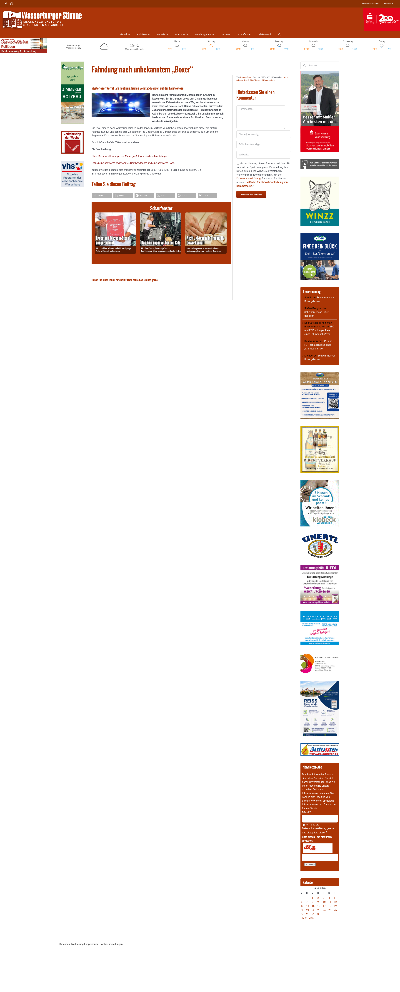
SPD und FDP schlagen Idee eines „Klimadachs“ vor (319, 330)
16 (318, 906)
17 (324, 906)
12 (335, 901)
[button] (279, 34)
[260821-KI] (206, 214)
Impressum (91, 944)
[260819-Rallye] (160, 214)
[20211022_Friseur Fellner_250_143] (319, 653)
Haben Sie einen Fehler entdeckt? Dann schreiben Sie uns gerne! (125, 280)
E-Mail (306, 812)
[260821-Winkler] (115, 214)
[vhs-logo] (72, 162)
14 (307, 906)
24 (324, 910)
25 (329, 910)
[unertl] (319, 535)
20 (302, 910)
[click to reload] (317, 848)
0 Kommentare (268, 80)
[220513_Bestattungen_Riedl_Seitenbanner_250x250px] (319, 566)
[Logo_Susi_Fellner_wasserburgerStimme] (319, 612)
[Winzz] (319, 177)
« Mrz (303, 918)
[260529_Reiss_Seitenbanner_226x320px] (319, 682)
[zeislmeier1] (319, 745)
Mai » (311, 918)
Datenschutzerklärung (314, 828)
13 (302, 906)
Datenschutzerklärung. (248, 178)
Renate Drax (245, 77)
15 (313, 906)
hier (316, 808)
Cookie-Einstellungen (111, 944)
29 (313, 914)
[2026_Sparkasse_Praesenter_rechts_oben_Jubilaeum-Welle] (381, 9)
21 (307, 910)
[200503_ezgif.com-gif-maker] (319, 481)
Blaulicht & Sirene (252, 80)
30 (318, 914)
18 (329, 906)
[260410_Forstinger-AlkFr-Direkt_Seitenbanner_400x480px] (319, 427)
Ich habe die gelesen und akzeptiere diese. (318, 828)
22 (313, 910)
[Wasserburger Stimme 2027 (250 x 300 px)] (319, 374)
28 (307, 914)
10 (324, 901)
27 (302, 914)
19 (335, 906)
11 (329, 901)
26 (335, 910)
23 (318, 910)
